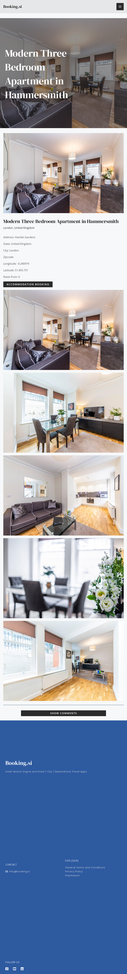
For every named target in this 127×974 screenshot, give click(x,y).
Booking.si (12, 6)
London (8, 228)
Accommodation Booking (28, 284)
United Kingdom (24, 228)
